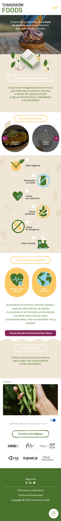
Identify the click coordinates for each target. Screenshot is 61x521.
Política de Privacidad (30, 495)
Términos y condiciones (30, 490)
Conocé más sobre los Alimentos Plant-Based (30, 333)
